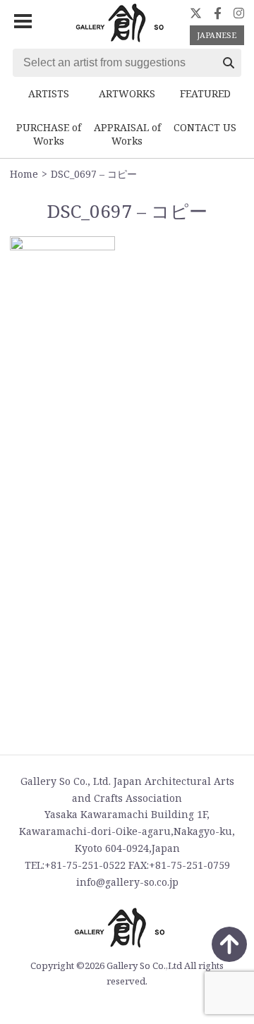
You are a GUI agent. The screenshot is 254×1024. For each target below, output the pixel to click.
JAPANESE (216, 35)
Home (24, 174)
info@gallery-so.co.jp (127, 882)
